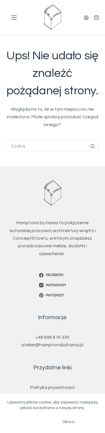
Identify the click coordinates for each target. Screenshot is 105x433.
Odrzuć (68, 422)
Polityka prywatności (52, 387)
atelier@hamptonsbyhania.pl (52, 344)
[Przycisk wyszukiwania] (93, 146)
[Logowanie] (86, 17)
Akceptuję (39, 422)
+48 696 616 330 (52, 337)
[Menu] (14, 17)
